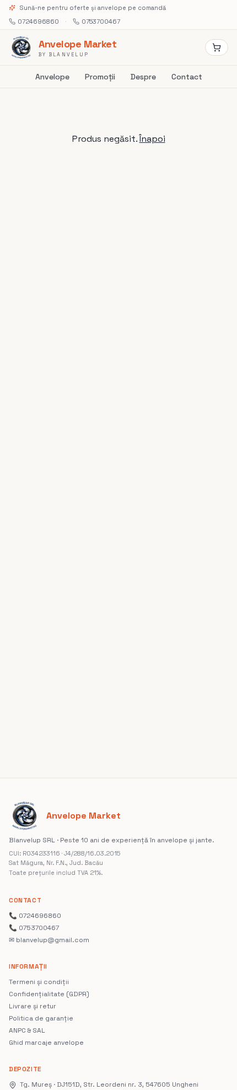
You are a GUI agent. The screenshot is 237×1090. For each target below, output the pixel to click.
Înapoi (152, 139)
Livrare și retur (32, 1006)
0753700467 (101, 21)
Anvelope (52, 77)
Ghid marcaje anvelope (46, 1042)
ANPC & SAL (27, 1030)
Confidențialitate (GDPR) (49, 994)
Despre (143, 77)
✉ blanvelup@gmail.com (49, 940)
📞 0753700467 (34, 927)
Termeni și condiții (39, 981)
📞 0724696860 (35, 915)
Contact (186, 77)
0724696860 (38, 21)
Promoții (100, 77)
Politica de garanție (41, 1018)
